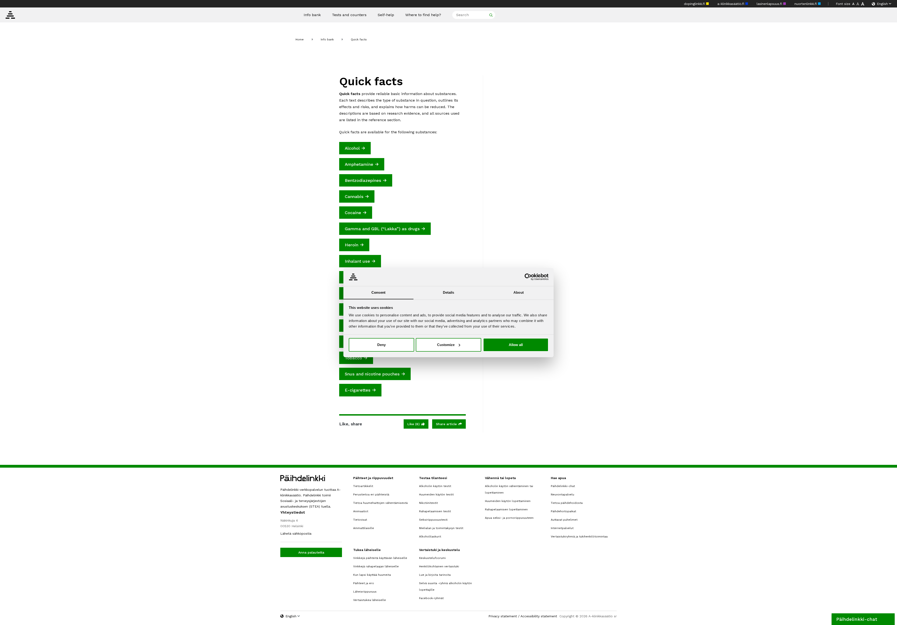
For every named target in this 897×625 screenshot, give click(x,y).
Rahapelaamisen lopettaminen (506, 509)
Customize (446, 345)
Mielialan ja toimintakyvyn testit (441, 528)
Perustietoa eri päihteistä (371, 494)
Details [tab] (448, 292)
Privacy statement (502, 616)
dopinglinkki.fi (695, 4)
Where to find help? (423, 15)
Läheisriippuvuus (365, 591)
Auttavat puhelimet (564, 519)
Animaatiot (360, 511)
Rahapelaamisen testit (435, 511)
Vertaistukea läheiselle (369, 600)
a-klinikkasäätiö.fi (731, 4)
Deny (381, 345)
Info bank (312, 15)
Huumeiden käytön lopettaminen (507, 501)
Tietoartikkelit (363, 486)
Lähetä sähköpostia (295, 533)
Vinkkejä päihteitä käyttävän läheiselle (380, 558)
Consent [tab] (378, 292)
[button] (863, 619)
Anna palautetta (311, 552)
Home (299, 39)
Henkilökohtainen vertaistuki (439, 566)
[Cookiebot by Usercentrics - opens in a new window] (528, 276)
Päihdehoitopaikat (563, 511)
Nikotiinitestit (428, 503)
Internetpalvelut (562, 528)
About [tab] (518, 292)
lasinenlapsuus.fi (770, 4)
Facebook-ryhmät (431, 598)
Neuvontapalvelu (562, 494)
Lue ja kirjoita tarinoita (435, 574)
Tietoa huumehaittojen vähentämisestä (380, 503)
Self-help (386, 15)
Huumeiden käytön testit (436, 494)
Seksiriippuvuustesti (433, 519)
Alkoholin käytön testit (435, 486)
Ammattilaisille (363, 528)
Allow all (516, 345)
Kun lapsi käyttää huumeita (372, 574)
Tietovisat (360, 519)
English (882, 4)
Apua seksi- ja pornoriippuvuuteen (509, 517)
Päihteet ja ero (363, 583)
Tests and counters (349, 15)
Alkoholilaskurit (430, 536)
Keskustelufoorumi (432, 558)
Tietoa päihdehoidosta (567, 503)
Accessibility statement (538, 616)
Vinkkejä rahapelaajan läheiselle (376, 566)
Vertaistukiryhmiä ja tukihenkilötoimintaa (579, 536)
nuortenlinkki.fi (806, 4)
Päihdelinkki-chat (563, 486)
